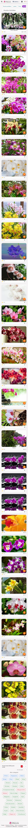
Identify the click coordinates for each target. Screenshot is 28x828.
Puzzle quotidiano (7, 6)
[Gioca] (24, 27)
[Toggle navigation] (2, 1)
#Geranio (8, 782)
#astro (22, 796)
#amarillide (21, 807)
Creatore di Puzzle (10, 825)
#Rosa (23, 779)
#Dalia (21, 786)
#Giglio (4, 814)
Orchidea (25, 6)
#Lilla (12, 810)
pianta (14, 6)
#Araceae (15, 782)
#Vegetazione (14, 775)
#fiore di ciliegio (14, 793)
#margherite (15, 796)
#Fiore (11, 779)
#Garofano (14, 786)
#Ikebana (5, 793)
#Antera (6, 807)
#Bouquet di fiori (21, 789)
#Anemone (9, 800)
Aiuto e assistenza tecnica (21, 825)
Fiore (19, 6)
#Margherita (7, 796)
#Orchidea (7, 786)
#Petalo (5, 779)
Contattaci (20, 826)
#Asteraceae (18, 800)
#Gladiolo (13, 807)
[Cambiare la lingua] (26, 1)
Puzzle (2, 825)
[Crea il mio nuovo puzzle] (22, 1)
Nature (14, 447)
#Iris (21, 782)
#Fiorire (6, 775)
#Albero (22, 775)
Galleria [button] (16, 1)
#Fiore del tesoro (20, 810)
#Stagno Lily (12, 814)
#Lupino (6, 810)
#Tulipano (23, 793)
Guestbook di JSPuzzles (11, 826)
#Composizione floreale (8, 789)
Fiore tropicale (14, 30)
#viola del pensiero (10, 803)
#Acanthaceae (21, 814)
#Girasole (20, 803)
